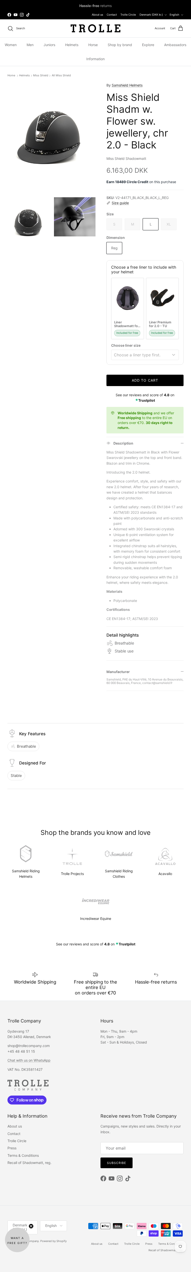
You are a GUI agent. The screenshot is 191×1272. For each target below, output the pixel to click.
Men (30, 45)
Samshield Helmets (127, 85)
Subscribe (116, 1163)
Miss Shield (40, 75)
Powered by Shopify (53, 1241)
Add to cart (145, 380)
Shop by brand (120, 45)
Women (11, 45)
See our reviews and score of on (95, 944)
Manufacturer (118, 672)
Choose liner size (126, 345)
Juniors (49, 45)
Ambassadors (175, 45)
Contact (112, 14)
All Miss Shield (61, 75)
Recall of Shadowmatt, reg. (29, 1162)
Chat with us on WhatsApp (28, 1060)
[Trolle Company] (95, 28)
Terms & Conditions (23, 1155)
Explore (148, 45)
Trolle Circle (128, 14)
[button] (17, 1240)
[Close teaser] (31, 1226)
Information (95, 59)
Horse (93, 45)
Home (11, 75)
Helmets (71, 45)
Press (11, 1148)
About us (97, 14)
